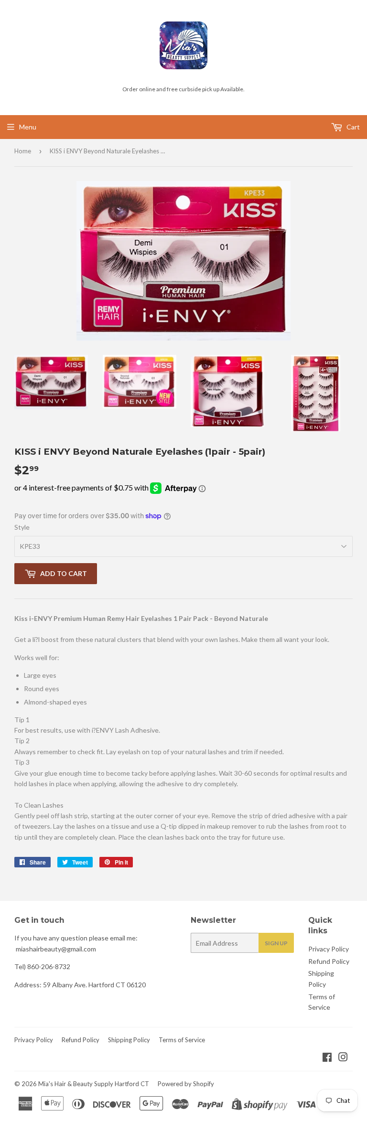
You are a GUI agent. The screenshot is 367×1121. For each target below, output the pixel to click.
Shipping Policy (129, 1040)
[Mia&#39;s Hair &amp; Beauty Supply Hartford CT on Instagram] (343, 1058)
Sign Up (276, 943)
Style (22, 527)
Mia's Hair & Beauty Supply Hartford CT (93, 1084)
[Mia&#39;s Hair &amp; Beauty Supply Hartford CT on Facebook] (327, 1058)
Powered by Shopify (186, 1084)
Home (22, 151)
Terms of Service (182, 1040)
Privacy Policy (328, 949)
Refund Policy (328, 961)
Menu (27, 127)
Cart (352, 127)
